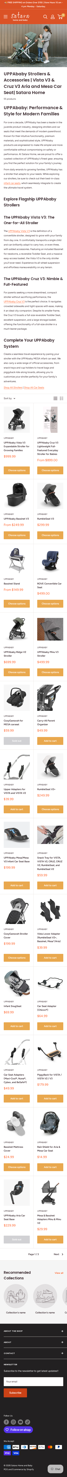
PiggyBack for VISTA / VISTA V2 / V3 (49, 1076)
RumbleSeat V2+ (46, 789)
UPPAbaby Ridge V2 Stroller (15, 654)
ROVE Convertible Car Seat (49, 585)
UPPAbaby (9, 438)
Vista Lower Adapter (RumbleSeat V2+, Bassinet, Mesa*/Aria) (49, 937)
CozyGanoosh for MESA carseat (13, 722)
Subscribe (15, 1392)
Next (56, 1254)
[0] (60, 17)
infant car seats (12, 183)
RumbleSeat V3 (45, 518)
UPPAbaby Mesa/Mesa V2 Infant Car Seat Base (17, 859)
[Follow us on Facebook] (6, 1422)
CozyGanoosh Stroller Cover (16, 935)
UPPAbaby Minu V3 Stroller (47, 654)
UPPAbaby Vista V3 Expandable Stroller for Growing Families (16, 446)
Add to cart (50, 740)
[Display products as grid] (55, 398)
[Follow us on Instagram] (13, 1422)
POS (6, 1469)
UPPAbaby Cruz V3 (14, 301)
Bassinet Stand (12, 583)
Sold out (16, 740)
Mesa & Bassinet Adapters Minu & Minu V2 (49, 1219)
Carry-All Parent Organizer (46, 722)
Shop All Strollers (13, 387)
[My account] (53, 17)
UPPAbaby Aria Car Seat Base (14, 1217)
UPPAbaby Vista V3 (19, 231)
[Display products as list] (61, 398)
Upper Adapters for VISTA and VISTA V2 (15, 791)
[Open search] (45, 17)
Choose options (16, 470)
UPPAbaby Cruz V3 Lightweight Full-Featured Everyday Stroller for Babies (47, 448)
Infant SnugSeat (12, 1006)
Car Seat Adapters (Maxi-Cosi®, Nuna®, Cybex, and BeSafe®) (15, 1078)
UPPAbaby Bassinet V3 (16, 518)
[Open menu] (5, 16)
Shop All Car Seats (34, 387)
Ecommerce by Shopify (23, 1469)
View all (59, 1273)
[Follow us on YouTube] (20, 1422)
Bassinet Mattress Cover (13, 1149)
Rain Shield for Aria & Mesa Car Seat (48, 1149)
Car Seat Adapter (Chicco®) (46, 1008)
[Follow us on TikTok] (27, 1422)
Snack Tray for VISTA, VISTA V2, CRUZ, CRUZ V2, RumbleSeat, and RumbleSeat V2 (49, 863)
